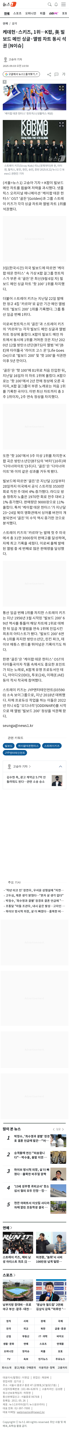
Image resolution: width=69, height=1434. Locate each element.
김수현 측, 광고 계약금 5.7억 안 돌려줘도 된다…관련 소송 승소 (26, 779)
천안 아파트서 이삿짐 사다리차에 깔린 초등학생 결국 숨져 (31, 1207)
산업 (8, 1336)
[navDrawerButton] (63, 4)
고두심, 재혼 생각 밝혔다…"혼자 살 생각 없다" (34, 895)
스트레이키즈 (52, 745)
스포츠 (8, 1275)
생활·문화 (8, 1344)
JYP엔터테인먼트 (15, 752)
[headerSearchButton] (50, 4)
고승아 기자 (15, 59)
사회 (26, 1321)
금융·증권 (60, 1328)
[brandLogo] (9, 4)
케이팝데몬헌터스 (28, 745)
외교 (26, 1328)
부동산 (25, 1336)
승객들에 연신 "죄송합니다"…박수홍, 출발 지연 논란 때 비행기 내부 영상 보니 (32, 1157)
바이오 (60, 1336)
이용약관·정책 (47, 1367)
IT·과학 (43, 1336)
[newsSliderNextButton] (63, 1129)
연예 (5, 23)
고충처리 (62, 1367)
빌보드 (9, 745)
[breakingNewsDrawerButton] (56, 4)
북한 (43, 1328)
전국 (8, 1328)
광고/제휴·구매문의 (25, 1367)
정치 (8, 1321)
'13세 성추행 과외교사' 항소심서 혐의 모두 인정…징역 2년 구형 (31, 1190)
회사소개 (6, 1367)
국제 (60, 1321)
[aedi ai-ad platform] (17, 85)
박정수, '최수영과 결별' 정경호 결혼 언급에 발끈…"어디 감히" (32, 1140)
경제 (43, 1321)
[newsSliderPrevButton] (53, 1129)
